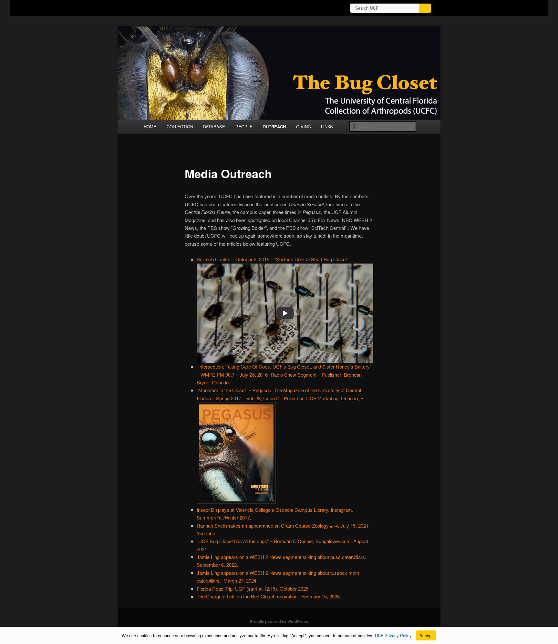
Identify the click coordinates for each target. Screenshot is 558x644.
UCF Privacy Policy (393, 635)
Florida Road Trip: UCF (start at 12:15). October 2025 (252, 588)
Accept (426, 635)
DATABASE (214, 126)
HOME (150, 126)
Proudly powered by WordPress (279, 621)
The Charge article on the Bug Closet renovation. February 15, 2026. (269, 596)
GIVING (303, 126)
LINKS (327, 126)
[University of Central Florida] (175, 8)
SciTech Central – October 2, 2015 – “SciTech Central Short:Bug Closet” (272, 259)
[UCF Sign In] (320, 8)
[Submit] (425, 8)
